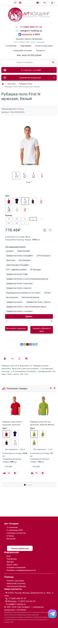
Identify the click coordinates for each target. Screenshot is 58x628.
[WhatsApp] (33, 344)
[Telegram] (36, 344)
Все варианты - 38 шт (15, 449)
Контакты (40, 50)
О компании (10, 46)
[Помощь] (38, 3)
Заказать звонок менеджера (29, 39)
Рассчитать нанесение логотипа (17, 328)
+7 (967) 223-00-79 (26, 601)
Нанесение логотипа (22, 50)
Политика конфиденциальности (21, 570)
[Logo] (29, 14)
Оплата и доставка (44, 46)
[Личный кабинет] (53, 3)
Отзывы (10, 536)
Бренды (10, 562)
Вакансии (11, 538)
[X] (27, 344)
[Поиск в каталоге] (53, 62)
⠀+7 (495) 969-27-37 (30, 27)
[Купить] (4, 473)
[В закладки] (50, 230)
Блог (9, 556)
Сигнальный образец (16, 586)
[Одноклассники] (24, 344)
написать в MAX (31, 34)
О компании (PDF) (15, 530)
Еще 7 (29, 182)
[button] (25, 485)
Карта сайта (12, 564)
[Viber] (30, 344)
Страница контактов (16, 533)
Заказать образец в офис (42, 329)
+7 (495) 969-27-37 (17, 598)
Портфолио (12, 559)
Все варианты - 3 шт (42, 449)
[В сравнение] (45, 230)
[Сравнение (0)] (21, 3)
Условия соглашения (16, 567)
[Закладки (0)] (15, 3)
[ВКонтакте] (21, 344)
